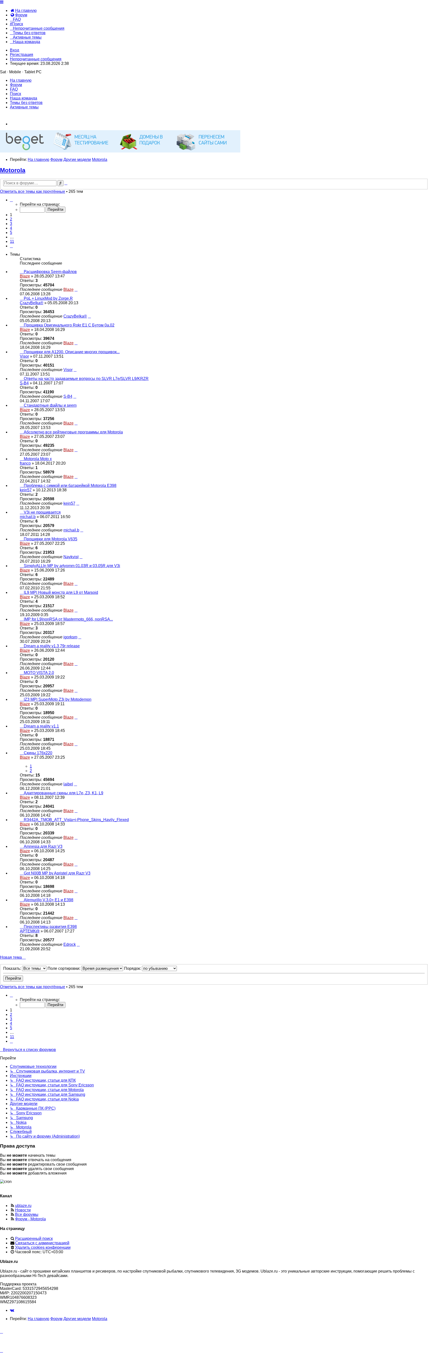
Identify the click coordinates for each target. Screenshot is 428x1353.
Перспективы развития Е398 (50, 927)
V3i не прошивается (42, 512)
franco (25, 463)
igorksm (70, 637)
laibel (68, 784)
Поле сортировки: (64, 968)
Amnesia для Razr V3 (43, 846)
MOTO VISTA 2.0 (39, 673)
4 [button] (11, 228)
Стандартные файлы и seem (50, 405)
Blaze (25, 276)
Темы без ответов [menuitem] (26, 102)
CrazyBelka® (31, 303)
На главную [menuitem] (20, 80)
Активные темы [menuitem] (24, 107)
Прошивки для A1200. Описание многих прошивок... (72, 352)
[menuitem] (23, 10)
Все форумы (26, 1214)
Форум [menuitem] (16, 85)
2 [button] (11, 219)
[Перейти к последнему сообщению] (76, 289)
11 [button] (12, 241)
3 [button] (11, 224)
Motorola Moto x (38, 459)
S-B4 (24, 383)
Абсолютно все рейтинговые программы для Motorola (73, 432)
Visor (24, 356)
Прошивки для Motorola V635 (50, 539)
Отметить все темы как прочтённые (32, 191)
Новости (23, 1210)
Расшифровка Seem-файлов (50, 272)
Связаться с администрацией (42, 1243)
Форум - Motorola (30, 1219)
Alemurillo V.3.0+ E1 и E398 (48, 900)
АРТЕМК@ (30, 931)
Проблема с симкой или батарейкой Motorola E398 (70, 485)
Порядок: (133, 968)
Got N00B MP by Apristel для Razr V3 (57, 873)
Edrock (69, 944)
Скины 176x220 (38, 753)
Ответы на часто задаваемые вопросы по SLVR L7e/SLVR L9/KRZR (86, 378)
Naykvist (71, 557)
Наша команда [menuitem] (23, 98)
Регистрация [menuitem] (21, 54)
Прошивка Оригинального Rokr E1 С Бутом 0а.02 (69, 325)
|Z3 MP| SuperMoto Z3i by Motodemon (57, 699)
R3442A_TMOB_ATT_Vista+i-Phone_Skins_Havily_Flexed (76, 820)
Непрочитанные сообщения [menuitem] (35, 59)
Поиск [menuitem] (15, 94)
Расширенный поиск (34, 1238)
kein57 (26, 490)
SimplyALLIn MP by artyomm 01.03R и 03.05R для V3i (72, 566)
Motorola (12, 170)
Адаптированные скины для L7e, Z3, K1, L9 (63, 793)
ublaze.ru (23, 1205)
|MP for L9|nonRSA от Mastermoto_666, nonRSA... (68, 619)
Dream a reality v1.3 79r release (52, 646)
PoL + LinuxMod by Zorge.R (48, 298)
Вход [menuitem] (14, 50)
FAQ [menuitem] (14, 89)
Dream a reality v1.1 (41, 726)
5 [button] (11, 232)
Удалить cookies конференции (43, 1247)
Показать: (12, 968)
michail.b (28, 517)
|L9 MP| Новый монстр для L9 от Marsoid (61, 592)
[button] (11, 200)
